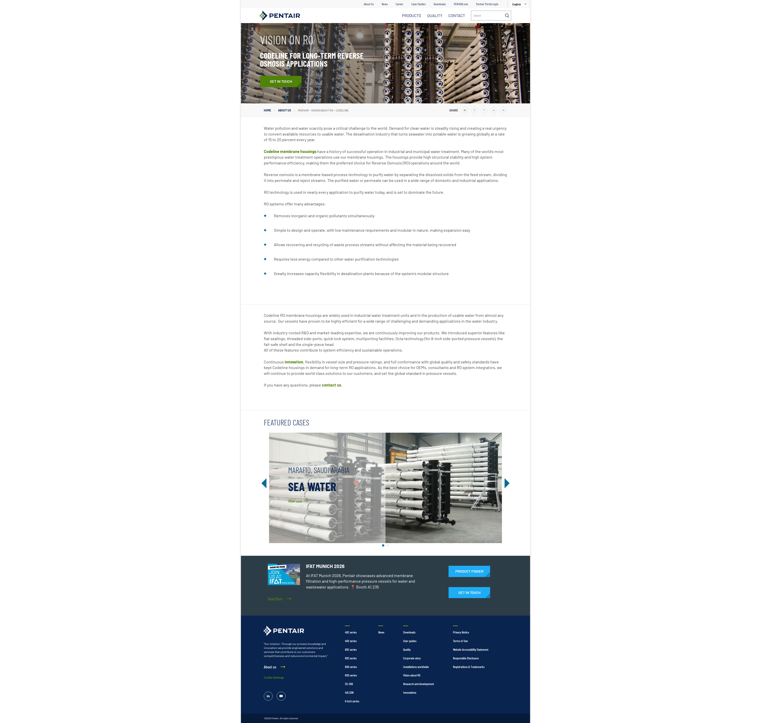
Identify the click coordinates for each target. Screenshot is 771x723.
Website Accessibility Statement (470, 649)
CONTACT (456, 15)
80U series (351, 675)
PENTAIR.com (461, 4)
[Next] (506, 483)
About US (284, 110)
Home (267, 110)
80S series (351, 658)
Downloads (440, 4)
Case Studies (418, 4)
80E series (351, 649)
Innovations (409, 692)
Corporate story (412, 658)
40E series (351, 632)
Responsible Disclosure (466, 658)
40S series (351, 641)
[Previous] (264, 483)
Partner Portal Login (487, 4)
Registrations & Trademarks (468, 667)
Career (399, 4)
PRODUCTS (411, 15)
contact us (331, 384)
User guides (409, 641)
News (385, 4)
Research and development (418, 684)
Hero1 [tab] (383, 545)
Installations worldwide (416, 667)
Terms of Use (460, 641)
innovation (294, 361)
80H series (351, 667)
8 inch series (352, 701)
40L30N (349, 692)
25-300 (349, 684)
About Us (369, 4)
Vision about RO (411, 675)
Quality (407, 649)
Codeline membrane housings (290, 151)
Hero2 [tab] (388, 545)
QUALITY (434, 15)
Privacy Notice (461, 632)
